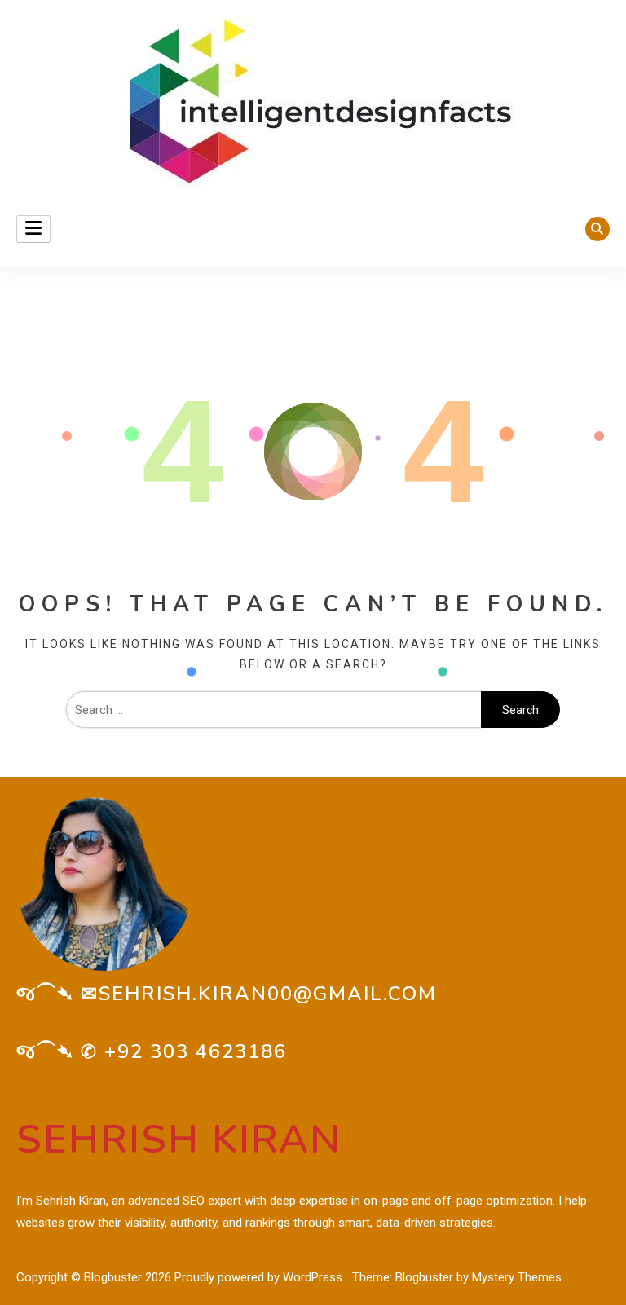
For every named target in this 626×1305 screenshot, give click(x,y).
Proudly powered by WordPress (260, 1277)
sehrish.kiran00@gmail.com (268, 994)
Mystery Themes (517, 1277)
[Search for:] (273, 710)
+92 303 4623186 (195, 1051)
